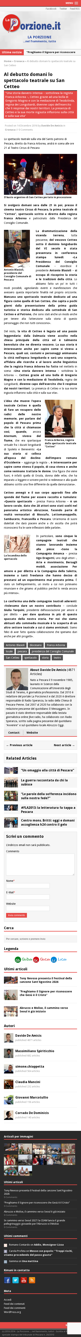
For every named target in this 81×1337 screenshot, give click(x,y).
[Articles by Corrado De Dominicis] (8, 1117)
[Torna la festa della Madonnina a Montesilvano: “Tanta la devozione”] (54, 1162)
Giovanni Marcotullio (31, 1097)
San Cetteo (12, 657)
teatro (57, 657)
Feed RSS (75, 8)
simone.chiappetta (29, 1066)
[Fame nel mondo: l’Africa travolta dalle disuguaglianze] (11, 1173)
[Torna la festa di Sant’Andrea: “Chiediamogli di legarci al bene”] (68, 1162)
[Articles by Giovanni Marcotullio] (8, 1102)
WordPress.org (12, 1312)
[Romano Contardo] (5, 1244)
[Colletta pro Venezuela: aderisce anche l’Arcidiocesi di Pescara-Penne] (25, 1162)
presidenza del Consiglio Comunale (53, 651)
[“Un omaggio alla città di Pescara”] (11, 771)
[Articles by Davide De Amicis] (8, 1040)
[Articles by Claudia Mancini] (8, 1086)
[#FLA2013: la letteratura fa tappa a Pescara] (11, 808)
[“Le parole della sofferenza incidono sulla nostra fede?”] (11, 799)
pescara (22, 651)
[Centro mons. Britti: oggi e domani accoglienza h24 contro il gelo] (11, 825)
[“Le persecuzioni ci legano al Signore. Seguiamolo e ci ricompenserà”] (68, 1151)
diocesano (36, 645)
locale (9, 651)
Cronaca (10, 129)
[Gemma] (5, 1261)
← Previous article (19, 745)
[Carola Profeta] (5, 1250)
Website (32, 732)
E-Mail (10, 892)
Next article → (64, 745)
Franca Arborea (56, 645)
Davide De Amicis (52, 125)
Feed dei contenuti (14, 1303)
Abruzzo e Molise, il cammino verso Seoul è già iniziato (34, 1211)
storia (45, 657)
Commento (12, 851)
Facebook (51, 8)
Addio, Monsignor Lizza (49, 1244)
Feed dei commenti (14, 1307)
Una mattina (30, 1261)
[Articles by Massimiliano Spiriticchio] (8, 1055)
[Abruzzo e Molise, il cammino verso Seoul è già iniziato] (11, 1014)
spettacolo (30, 657)
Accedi (7, 1299)
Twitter (63, 8)
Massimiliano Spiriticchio (34, 1051)
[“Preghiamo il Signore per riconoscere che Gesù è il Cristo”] (11, 997)
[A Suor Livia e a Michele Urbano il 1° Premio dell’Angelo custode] (25, 1173)
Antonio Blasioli (15, 645)
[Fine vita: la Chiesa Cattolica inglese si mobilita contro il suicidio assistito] (39, 1162)
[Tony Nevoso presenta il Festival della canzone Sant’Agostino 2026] (11, 981)
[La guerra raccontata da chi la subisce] (11, 785)
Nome (9, 880)
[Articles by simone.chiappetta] (8, 1071)
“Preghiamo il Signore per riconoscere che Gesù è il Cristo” (37, 1202)
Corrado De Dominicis (32, 1113)
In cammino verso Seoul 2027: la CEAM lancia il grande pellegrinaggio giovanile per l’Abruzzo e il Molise (34, 1222)
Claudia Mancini (27, 1082)
